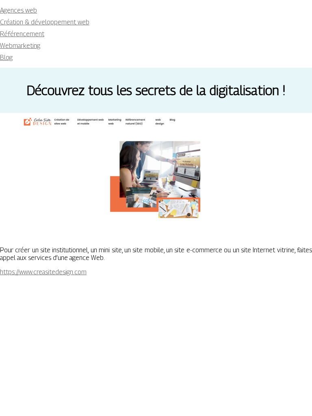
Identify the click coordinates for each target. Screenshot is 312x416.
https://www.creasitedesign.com (43, 272)
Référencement (22, 34)
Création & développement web (44, 22)
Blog (6, 57)
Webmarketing (20, 46)
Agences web (18, 10)
